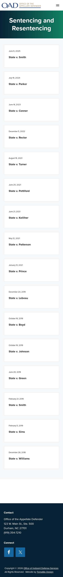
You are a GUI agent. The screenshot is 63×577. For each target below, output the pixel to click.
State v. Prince (18, 271)
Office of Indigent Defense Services (41, 568)
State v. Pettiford (19, 191)
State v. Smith (17, 57)
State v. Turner (18, 164)
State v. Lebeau (18, 298)
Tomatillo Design (45, 572)
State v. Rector (18, 137)
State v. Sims (17, 431)
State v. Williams (19, 458)
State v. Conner (18, 110)
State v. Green (17, 378)
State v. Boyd (17, 324)
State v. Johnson (19, 351)
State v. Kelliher (18, 217)
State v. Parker (18, 84)
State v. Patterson (20, 244)
